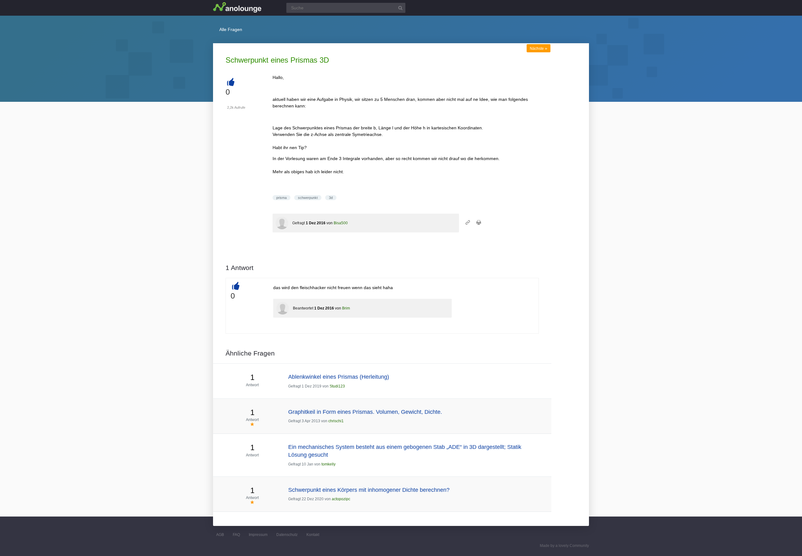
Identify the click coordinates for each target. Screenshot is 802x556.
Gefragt (298, 223)
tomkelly (328, 464)
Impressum (258, 535)
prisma (281, 198)
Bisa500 (341, 223)
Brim (346, 308)
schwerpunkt (308, 198)
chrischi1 (336, 421)
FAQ (236, 535)
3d (331, 198)
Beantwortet (303, 308)
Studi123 (337, 386)
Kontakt (312, 535)
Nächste (538, 48)
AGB (220, 535)
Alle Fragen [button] (230, 29)
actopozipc (341, 499)
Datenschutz (287, 535)
